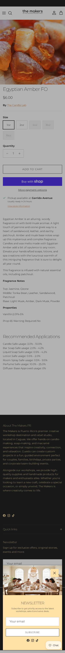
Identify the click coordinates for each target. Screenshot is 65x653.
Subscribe (32, 632)
